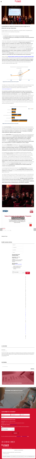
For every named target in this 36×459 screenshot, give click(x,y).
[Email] (10, 230)
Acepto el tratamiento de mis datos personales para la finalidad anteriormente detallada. (17, 267)
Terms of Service (25, 328)
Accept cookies (6, 456)
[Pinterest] (5, 230)
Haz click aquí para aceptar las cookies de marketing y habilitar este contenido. (18, 218)
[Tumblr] (7, 230)
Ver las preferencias (29, 456)
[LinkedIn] (9, 230)
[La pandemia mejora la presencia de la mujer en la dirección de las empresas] (18, 15)
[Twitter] (4, 230)
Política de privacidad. (18, 264)
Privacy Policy (25, 314)
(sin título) (3, 349)
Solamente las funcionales (17, 456)
